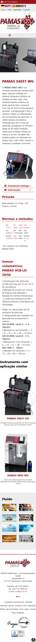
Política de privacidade (9, 609)
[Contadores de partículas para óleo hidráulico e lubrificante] (9, 508)
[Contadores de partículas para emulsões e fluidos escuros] (9, 539)
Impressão (17, 10)
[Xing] (19, 596)
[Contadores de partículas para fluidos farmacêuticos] (9, 528)
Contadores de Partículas (14, 602)
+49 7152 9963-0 (10, 2)
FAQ (9, 10)
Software (28, 602)
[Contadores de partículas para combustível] (26, 508)
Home (3, 10)
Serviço (11, 605)
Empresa (18, 605)
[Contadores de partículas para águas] (26, 528)
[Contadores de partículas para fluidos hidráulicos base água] (9, 518)
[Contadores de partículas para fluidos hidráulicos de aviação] (26, 539)
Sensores (3, 605)
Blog (13, 613)
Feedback (20, 613)
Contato (26, 10)
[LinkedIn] (17, 596)
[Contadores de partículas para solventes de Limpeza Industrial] (26, 518)
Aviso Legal (23, 609)
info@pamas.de (21, 591)
